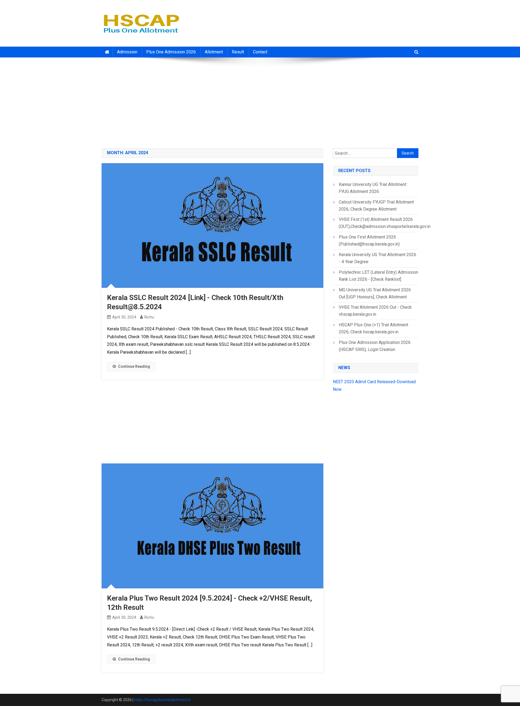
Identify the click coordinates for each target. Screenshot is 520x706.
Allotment (214, 51)
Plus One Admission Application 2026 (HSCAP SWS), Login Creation (375, 346)
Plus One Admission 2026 (171, 51)
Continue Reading (134, 366)
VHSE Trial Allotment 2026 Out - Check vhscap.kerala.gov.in (375, 311)
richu (149, 317)
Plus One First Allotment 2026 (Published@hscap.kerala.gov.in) (369, 240)
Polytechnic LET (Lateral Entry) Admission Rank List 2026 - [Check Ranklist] (378, 276)
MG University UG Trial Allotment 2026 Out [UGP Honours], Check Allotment (375, 293)
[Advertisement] (260, 101)
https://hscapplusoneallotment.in (162, 700)
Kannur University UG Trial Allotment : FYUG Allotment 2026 (373, 188)
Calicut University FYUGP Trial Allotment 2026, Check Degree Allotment (376, 205)
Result (238, 51)
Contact (260, 51)
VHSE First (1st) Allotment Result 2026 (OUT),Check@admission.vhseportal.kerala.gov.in (384, 223)
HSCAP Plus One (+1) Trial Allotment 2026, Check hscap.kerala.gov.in (373, 328)
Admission (127, 51)
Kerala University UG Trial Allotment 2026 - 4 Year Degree (377, 258)
